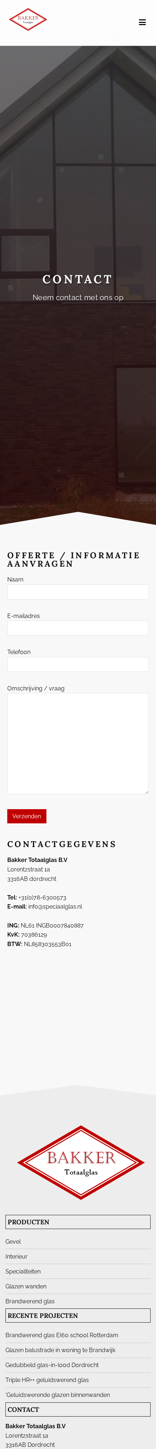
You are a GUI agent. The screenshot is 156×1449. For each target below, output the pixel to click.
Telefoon (18, 652)
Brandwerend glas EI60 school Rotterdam (61, 1335)
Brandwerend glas (30, 1301)
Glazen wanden (25, 1286)
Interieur (16, 1256)
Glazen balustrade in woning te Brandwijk (60, 1350)
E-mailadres (23, 616)
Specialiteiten (23, 1271)
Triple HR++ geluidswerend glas (47, 1380)
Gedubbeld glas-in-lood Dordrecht (52, 1365)
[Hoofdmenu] (142, 22)
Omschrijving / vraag (36, 688)
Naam (15, 579)
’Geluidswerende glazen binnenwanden (57, 1394)
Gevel (13, 1241)
